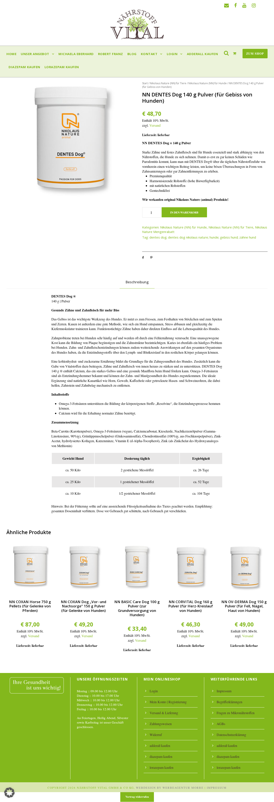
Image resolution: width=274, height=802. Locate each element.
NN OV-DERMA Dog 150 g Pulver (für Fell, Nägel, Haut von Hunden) (244, 606)
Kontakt (149, 54)
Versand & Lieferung (164, 712)
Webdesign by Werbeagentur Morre (170, 788)
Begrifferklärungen (229, 702)
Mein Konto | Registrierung (168, 702)
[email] (226, 5)
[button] (9, 792)
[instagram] (254, 5)
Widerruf (156, 734)
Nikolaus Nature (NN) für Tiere (168, 83)
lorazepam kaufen (62, 67)
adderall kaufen (202, 54)
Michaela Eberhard (76, 54)
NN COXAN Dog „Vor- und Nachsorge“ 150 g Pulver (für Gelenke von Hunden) (83, 606)
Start (145, 83)
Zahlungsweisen (161, 723)
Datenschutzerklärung (231, 734)
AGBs (221, 723)
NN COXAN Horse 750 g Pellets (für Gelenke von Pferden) (30, 606)
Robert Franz (110, 54)
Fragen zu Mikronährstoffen (236, 712)
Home (11, 54)
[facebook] (235, 5)
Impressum (224, 691)
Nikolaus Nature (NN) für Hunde (207, 83)
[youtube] (244, 5)
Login (172, 54)
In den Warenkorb (184, 212)
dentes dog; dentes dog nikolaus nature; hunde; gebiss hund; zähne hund (202, 237)
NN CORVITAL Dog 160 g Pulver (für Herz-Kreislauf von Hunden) (190, 606)
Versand (155, 125)
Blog (132, 54)
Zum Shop (255, 53)
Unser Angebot (35, 54)
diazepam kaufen (24, 67)
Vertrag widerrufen (137, 796)
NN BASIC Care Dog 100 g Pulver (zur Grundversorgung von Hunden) (137, 608)
